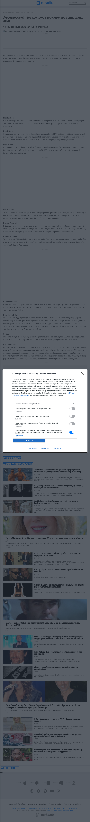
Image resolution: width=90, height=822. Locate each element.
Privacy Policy (57, 448)
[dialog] (45, 411)
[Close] (83, 374)
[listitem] (45, 404)
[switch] (72, 408)
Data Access (45, 448)
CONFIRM (29, 440)
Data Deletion (32, 448)
